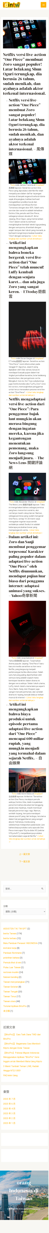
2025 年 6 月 (9, 1104)
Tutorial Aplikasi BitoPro (15, 1006)
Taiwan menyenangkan (14, 982)
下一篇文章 (24, 861)
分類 (5, 906)
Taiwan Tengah (10, 991)
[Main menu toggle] (43, 5)
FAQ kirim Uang (10, 1075)
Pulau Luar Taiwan (12, 967)
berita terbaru (9, 938)
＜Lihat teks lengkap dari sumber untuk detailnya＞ (27, 839)
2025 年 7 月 (9, 1099)
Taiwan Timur (9, 996)
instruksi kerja (9, 948)
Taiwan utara (9, 1001)
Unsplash (40, 185)
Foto (13, 185)
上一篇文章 (24, 854)
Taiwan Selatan (10, 987)
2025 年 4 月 (9, 1108)
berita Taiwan (9, 933)
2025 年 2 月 (9, 1118)
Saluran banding (10, 977)
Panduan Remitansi (12, 953)
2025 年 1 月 (9, 1123)
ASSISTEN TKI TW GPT (15, 928)
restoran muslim (11, 972)
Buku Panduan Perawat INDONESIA (20, 943)
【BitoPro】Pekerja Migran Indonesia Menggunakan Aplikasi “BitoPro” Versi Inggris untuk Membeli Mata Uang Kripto (22, 1057)
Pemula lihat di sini (12, 962)
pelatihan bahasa (11, 957)
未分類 (6, 1011)
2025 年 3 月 (9, 1113)
